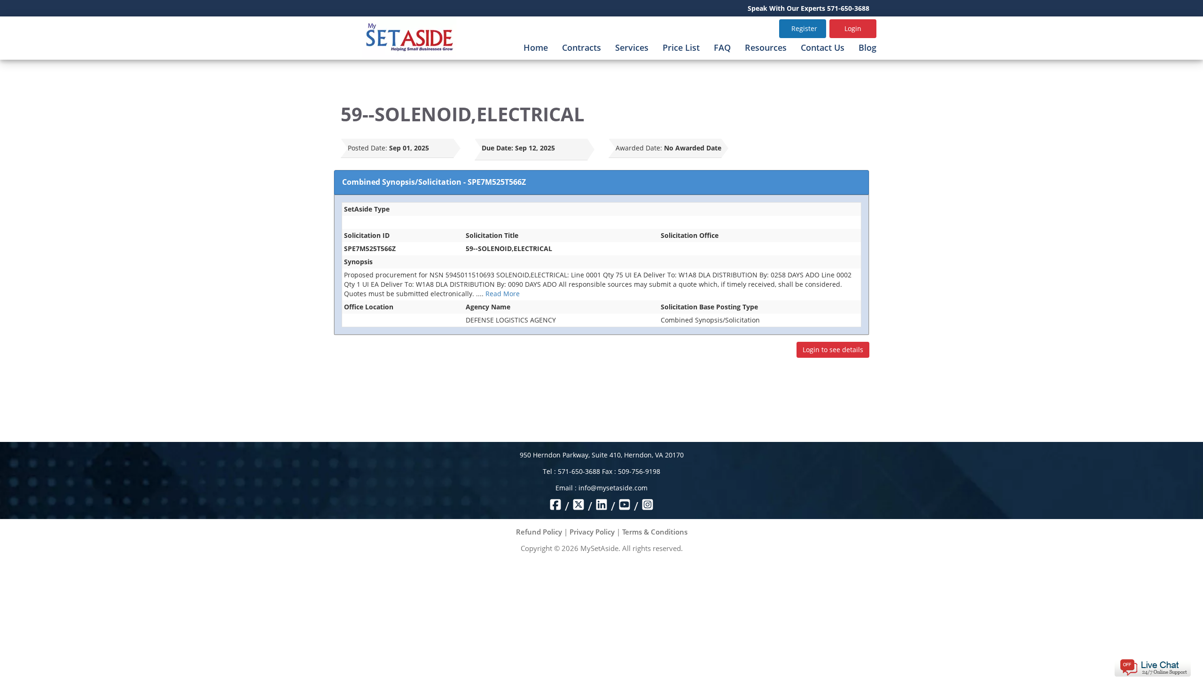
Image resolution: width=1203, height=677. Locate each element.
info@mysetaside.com (613, 487)
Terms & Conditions (654, 531)
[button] (1152, 666)
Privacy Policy (592, 531)
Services (631, 47)
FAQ (722, 47)
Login (852, 28)
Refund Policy (539, 531)
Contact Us (822, 47)
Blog (867, 47)
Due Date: (497, 147)
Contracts (581, 47)
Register (804, 28)
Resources (766, 47)
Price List (681, 47)
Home (535, 47)
